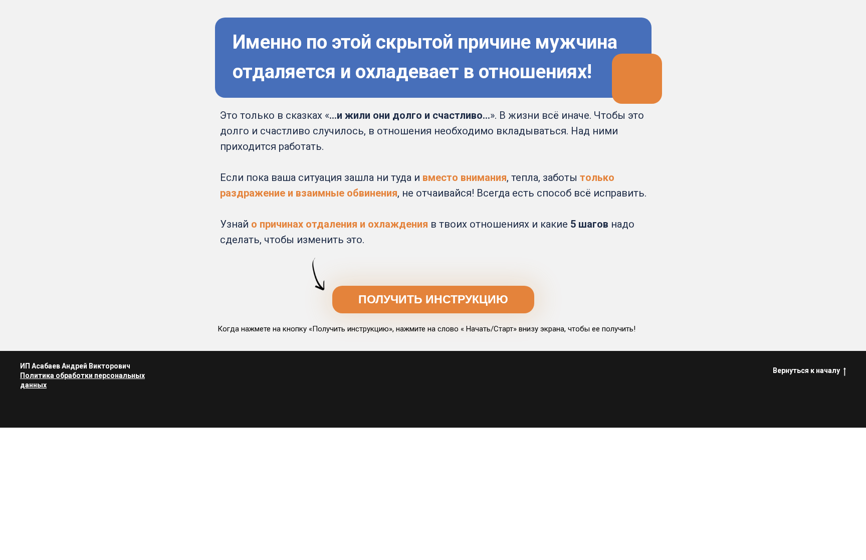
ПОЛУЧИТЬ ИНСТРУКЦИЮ (433, 299)
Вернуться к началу (806, 370)
